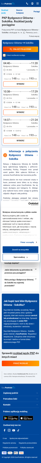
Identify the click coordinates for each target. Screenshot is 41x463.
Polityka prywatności (10, 447)
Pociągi (37, 11)
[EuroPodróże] (8, 387)
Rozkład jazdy (4, 11)
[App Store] (26, 418)
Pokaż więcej (34, 36)
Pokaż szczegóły (27, 242)
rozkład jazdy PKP (24, 353)
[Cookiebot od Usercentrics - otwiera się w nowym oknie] (28, 203)
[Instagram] (9, 430)
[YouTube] (13, 430)
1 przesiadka (30, 70)
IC (24, 32)
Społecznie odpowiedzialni (19, 438)
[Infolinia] (27, 3)
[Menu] (37, 3)
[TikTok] (18, 430)
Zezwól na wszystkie (20, 249)
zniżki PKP (23, 321)
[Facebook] (4, 430)
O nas (5, 438)
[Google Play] (11, 418)
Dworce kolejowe (20, 11)
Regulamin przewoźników (28, 443)
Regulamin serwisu (9, 443)
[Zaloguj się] (32, 3)
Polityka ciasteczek (27, 447)
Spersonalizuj (19, 257)
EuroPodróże (21, 334)
